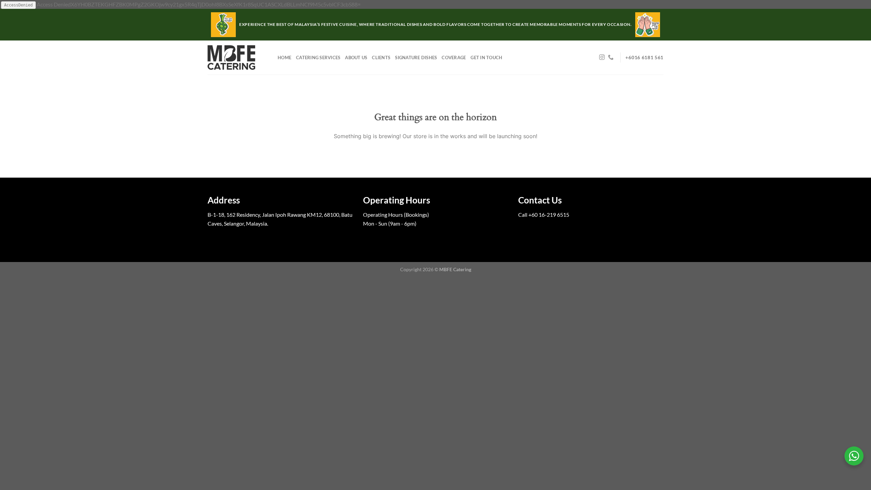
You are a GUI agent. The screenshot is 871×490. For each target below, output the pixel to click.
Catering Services (318, 57)
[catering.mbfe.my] (237, 57)
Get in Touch (486, 57)
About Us (356, 57)
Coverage (454, 57)
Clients (381, 57)
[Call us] (610, 57)
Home (284, 57)
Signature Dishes (416, 57)
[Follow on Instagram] (602, 57)
